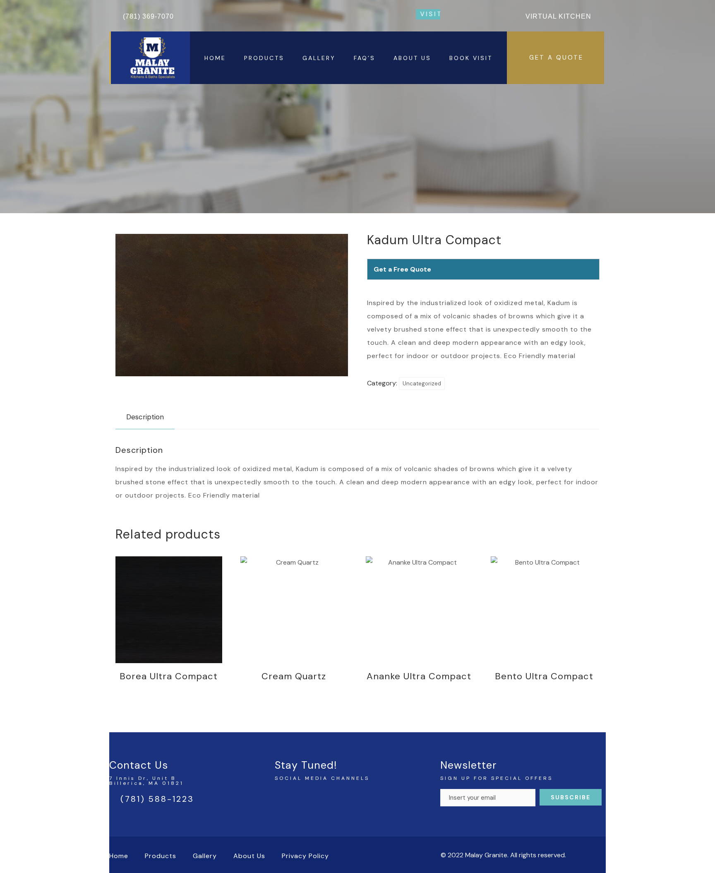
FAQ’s (364, 58)
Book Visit (470, 58)
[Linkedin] (316, 798)
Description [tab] (145, 416)
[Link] (332, 798)
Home (215, 58)
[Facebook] (283, 798)
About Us (412, 58)
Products (264, 58)
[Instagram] (299, 798)
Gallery (319, 58)
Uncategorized (422, 383)
